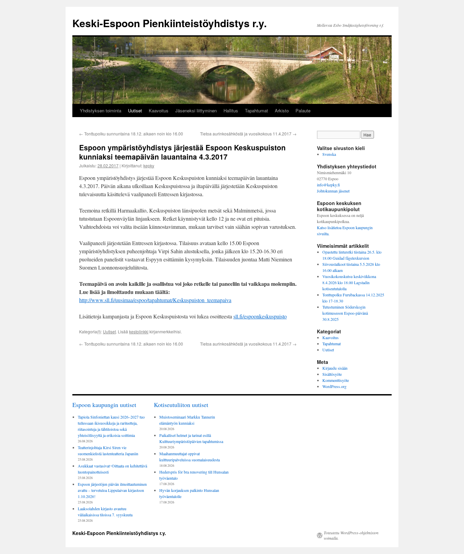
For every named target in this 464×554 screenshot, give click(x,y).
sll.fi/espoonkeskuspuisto (260, 316)
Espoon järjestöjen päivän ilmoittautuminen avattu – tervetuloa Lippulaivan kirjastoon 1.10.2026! (112, 490)
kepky (148, 165)
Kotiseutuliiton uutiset (181, 405)
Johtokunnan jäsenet (333, 190)
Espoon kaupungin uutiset (104, 405)
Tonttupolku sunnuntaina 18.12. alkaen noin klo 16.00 (131, 133)
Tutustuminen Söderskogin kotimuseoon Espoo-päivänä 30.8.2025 (345, 313)
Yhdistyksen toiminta (100, 110)
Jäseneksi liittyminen (196, 110)
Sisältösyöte (332, 374)
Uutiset (135, 110)
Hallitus (231, 110)
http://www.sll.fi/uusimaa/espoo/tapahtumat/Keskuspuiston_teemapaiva (155, 299)
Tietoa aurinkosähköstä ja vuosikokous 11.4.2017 (248, 133)
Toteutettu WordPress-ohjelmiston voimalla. (351, 535)
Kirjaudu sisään (334, 368)
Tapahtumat (256, 110)
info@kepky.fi (328, 184)
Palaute (303, 110)
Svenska (329, 154)
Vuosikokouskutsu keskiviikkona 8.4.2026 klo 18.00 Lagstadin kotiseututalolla (349, 282)
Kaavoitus (158, 110)
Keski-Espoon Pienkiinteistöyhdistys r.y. (169, 23)
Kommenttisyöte (335, 380)
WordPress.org (334, 386)
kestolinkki (138, 331)
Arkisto (282, 110)
